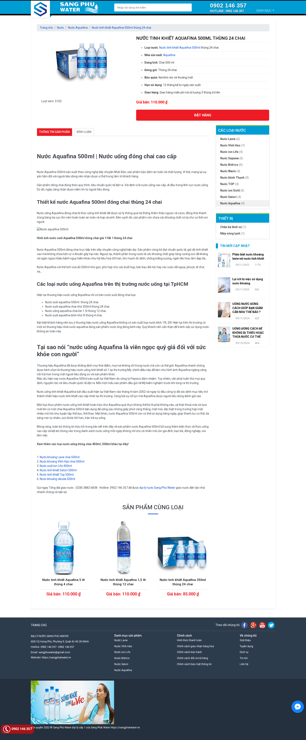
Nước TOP (229, 184)
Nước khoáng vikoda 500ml (57, 479)
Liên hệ (244, 664)
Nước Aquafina (78, 27)
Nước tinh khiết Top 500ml (57, 474)
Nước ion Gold (232, 190)
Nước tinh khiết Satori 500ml (58, 470)
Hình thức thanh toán (189, 640)
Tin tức (244, 658)
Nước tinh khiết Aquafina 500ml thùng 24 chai (121, 27)
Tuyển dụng (246, 646)
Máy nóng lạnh (232, 233)
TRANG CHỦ (39, 625)
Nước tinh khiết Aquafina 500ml (179, 47)
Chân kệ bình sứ (233, 227)
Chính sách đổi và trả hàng (192, 658)
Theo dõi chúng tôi (227, 625)
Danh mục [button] (264, 10)
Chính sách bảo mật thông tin (194, 664)
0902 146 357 (228, 5)
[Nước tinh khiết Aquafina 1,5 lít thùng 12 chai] (123, 547)
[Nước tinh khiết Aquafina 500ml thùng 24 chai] (83, 62)
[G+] (253, 625)
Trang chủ (46, 27)
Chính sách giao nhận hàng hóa (195, 646)
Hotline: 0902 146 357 (227, 11)
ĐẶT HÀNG (202, 115)
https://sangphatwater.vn (125, 727)
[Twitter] (271, 625)
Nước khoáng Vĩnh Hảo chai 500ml (62, 461)
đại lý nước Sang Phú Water (157, 487)
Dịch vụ (244, 652)
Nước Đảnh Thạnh (234, 177)
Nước (60, 27)
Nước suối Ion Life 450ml (56, 466)
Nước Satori (230, 197)
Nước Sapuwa (231, 158)
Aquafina (169, 55)
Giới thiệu (245, 640)
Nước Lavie (230, 139)
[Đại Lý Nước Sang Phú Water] (40, 9)
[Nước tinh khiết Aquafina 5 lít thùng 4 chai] (63, 547)
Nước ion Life (231, 151)
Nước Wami (230, 171)
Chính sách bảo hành (189, 652)
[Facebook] (244, 625)
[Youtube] (262, 625)
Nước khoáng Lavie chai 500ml (60, 457)
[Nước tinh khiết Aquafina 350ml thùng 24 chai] (183, 547)
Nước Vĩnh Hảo (232, 145)
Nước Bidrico (231, 164)
